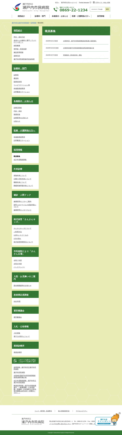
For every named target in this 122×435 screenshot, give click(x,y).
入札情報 (17, 333)
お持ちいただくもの (21, 235)
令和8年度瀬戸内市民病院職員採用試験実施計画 (78, 48)
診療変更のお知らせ (21, 118)
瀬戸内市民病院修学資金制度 (24, 59)
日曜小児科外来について (22, 179)
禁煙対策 (17, 114)
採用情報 (100, 16)
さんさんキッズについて (22, 228)
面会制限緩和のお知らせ (22, 286)
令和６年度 (18, 264)
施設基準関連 (18, 52)
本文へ (57, 2)
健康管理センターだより (22, 210)
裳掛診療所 (19, 346)
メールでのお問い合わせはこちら (60, 424)
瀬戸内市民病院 (19, 372)
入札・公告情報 (21, 326)
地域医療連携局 (19, 88)
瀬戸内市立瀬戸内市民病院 (20, 23)
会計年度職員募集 (20, 160)
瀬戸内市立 (26, 419)
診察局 (16, 75)
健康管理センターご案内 (22, 201)
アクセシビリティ (81, 411)
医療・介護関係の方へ (81, 16)
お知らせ (17, 121)
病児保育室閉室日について (23, 242)
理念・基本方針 (19, 37)
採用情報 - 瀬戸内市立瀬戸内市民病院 (25, 368)
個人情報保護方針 (64, 411)
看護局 (16, 78)
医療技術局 (18, 82)
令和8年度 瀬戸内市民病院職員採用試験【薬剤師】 (80, 41)
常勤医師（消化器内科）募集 (72, 55)
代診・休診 (18, 111)
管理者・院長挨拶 (20, 49)
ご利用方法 (18, 232)
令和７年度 (18, 260)
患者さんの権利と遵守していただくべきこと (25, 41)
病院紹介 (21, 16)
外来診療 (18, 169)
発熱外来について (20, 175)
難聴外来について (20, 182)
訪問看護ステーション (22, 92)
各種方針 (17, 56)
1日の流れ (17, 239)
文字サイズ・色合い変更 (102, 2)
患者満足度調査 (21, 295)
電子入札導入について (22, 336)
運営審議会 (19, 310)
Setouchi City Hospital (32, 424)
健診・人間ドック (22, 195)
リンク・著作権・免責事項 (43, 411)
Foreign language (84, 2)
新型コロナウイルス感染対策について (25, 206)
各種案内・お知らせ (60, 16)
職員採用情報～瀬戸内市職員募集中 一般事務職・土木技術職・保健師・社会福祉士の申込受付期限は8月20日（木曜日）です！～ (25, 389)
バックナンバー (19, 267)
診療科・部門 (40, 16)
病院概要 (17, 46)
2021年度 (17, 301)
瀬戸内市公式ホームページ (69, 2)
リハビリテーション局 (22, 85)
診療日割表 (18, 108)
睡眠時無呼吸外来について (23, 186)
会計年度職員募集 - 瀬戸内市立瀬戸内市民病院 (25, 381)
